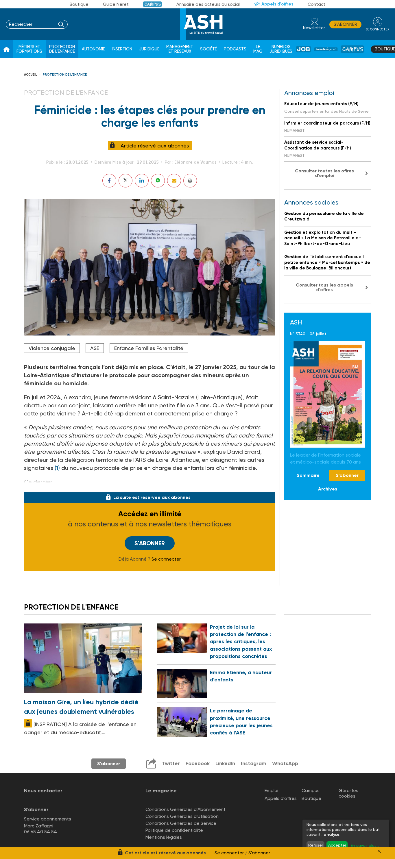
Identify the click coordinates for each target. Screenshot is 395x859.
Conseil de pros (326, 49)
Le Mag (258, 49)
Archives (327, 488)
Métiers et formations (29, 49)
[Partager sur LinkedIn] (142, 180)
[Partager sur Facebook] (109, 180)
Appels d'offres (277, 4)
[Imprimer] (190, 180)
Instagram (253, 763)
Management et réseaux (179, 49)
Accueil (30, 74)
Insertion (122, 49)
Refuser (315, 845)
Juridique (149, 49)
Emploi (271, 790)
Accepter (337, 845)
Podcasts (235, 49)
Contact (316, 4)
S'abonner (345, 24)
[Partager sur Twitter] (125, 180)
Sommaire (308, 475)
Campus (152, 4)
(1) (57, 467)
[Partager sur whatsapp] (158, 180)
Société (208, 49)
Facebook (198, 763)
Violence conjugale (52, 348)
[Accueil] (6, 49)
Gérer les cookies (348, 793)
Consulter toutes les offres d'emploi (324, 173)
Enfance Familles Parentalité (148, 348)
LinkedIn (225, 763)
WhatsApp (285, 763)
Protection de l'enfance (62, 49)
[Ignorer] (379, 851)
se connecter (377, 29)
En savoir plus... (365, 845)
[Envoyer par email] (174, 180)
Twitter (171, 763)
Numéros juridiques (281, 49)
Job (303, 49)
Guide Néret (116, 4)
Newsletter (314, 27)
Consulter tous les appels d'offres (324, 287)
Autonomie (93, 49)
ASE (94, 348)
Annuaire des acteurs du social (208, 4)
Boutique (79, 4)
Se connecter (166, 559)
